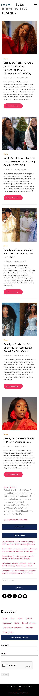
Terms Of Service (28, 623)
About (20, 619)
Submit (5, 674)
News (6, 59)
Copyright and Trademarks (12, 628)
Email (3, 654)
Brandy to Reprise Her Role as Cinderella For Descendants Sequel (19, 348)
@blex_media (9, 487)
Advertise (29, 628)
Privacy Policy (8, 632)
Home (5, 619)
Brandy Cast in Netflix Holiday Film (19, 440)
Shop (12, 619)
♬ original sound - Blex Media (16, 520)
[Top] (19, 689)
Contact (29, 619)
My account (7, 623)
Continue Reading (13, 106)
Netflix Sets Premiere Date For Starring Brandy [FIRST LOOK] (19, 162)
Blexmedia (9, 78)
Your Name (5, 645)
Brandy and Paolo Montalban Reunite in (18, 254)
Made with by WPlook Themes (19, 693)
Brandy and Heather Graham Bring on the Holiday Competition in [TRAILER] (18, 68)
